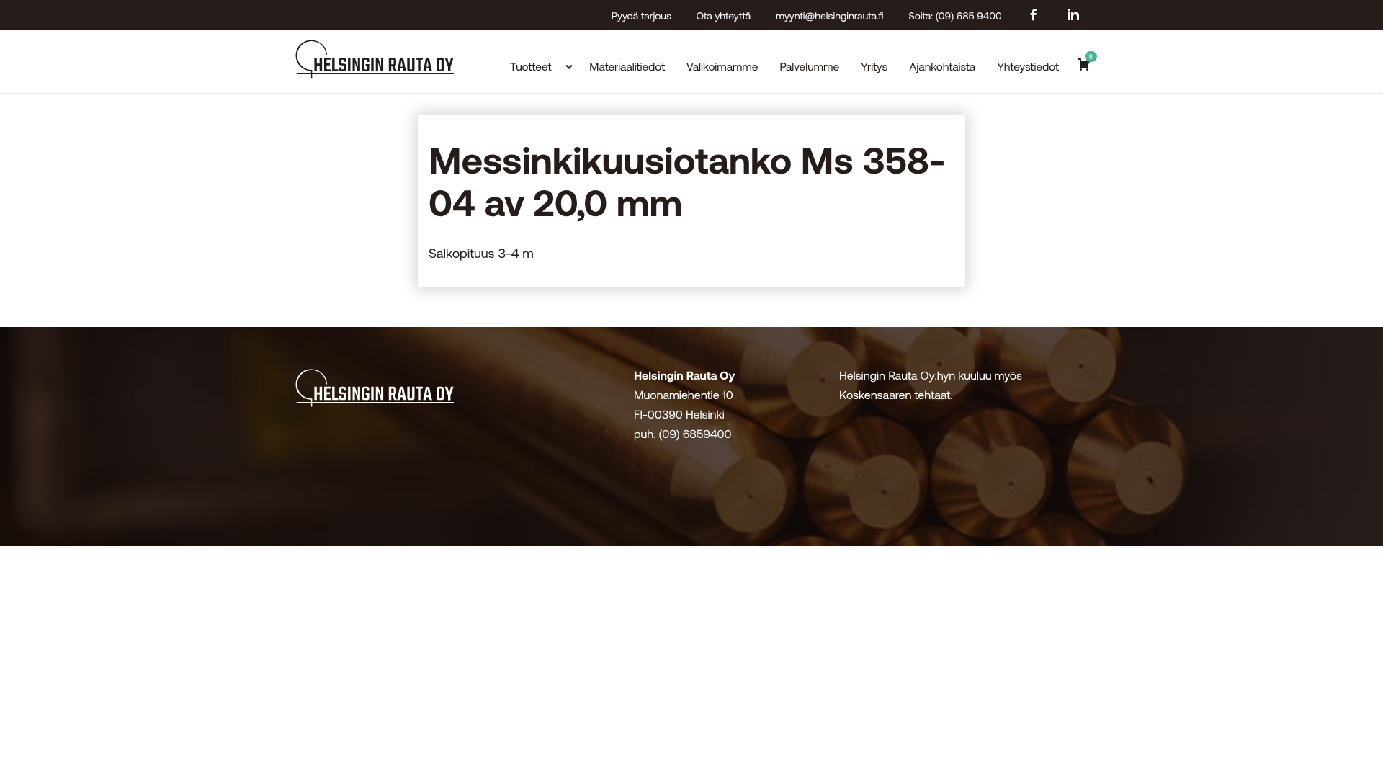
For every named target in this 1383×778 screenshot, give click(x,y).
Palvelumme (809, 66)
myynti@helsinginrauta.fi (830, 15)
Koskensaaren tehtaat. (896, 395)
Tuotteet (531, 66)
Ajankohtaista (942, 66)
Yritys (874, 66)
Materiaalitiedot (627, 66)
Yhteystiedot (1028, 66)
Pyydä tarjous (641, 15)
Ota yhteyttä (724, 15)
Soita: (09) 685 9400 (954, 15)
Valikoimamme (722, 66)
